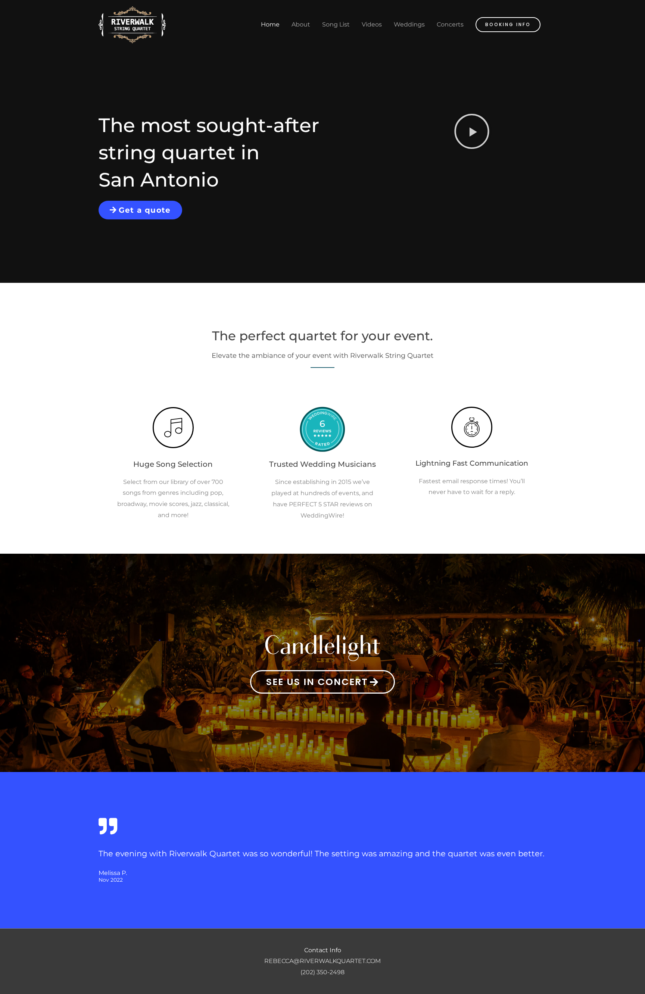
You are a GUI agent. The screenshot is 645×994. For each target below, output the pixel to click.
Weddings (409, 24)
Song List (336, 24)
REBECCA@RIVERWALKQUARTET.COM (322, 961)
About (301, 24)
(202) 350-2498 (322, 972)
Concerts (450, 24)
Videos (372, 24)
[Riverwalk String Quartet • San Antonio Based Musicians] (132, 24)
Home (270, 24)
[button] (508, 24)
